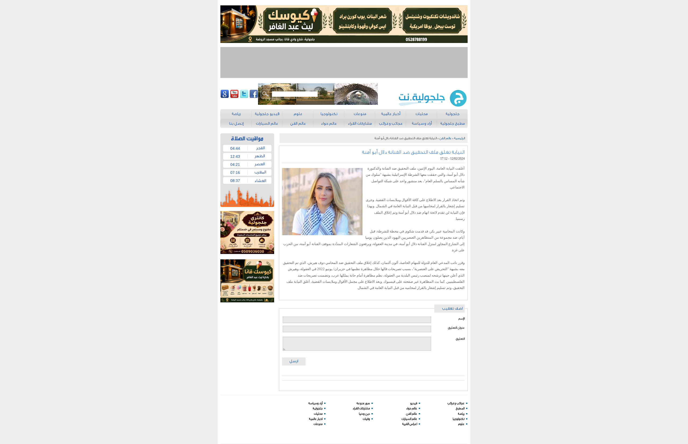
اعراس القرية (409, 424)
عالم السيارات (409, 419)
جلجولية (317, 408)
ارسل (293, 361)
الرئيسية (459, 138)
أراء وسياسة (315, 403)
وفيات (366, 419)
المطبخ (460, 408)
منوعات (318, 424)
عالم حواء (411, 408)
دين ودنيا (364, 414)
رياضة (461, 414)
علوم (461, 424)
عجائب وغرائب (455, 403)
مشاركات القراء (361, 408)
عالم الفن (445, 138)
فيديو (413, 403)
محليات (318, 414)
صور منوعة (363, 403)
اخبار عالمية (315, 419)
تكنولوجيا (458, 419)
